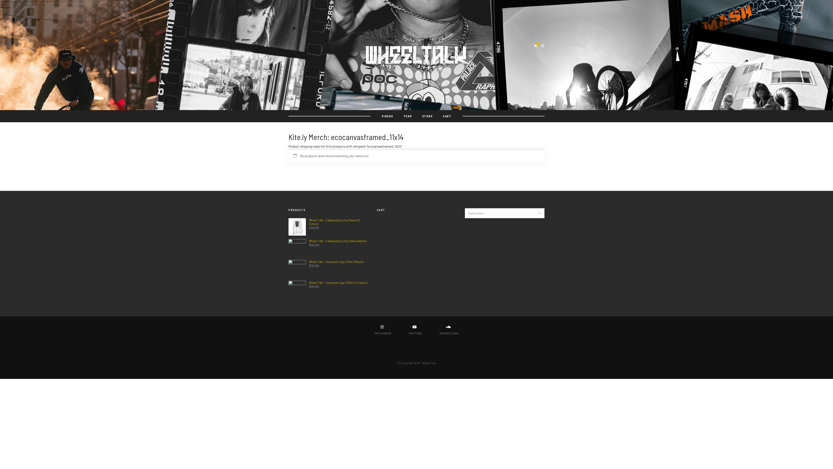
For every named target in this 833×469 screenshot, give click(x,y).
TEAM (407, 116)
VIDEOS (387, 116)
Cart (447, 116)
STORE (427, 116)
